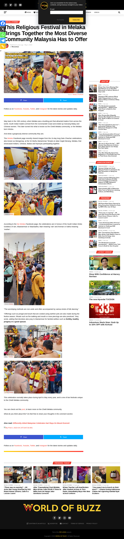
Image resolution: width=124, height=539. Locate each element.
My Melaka (21, 224)
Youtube (26, 109)
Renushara (15, 46)
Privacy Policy (91, 523)
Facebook (18, 109)
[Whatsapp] (3, 34)
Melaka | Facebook (78, 94)
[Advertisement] (104, 65)
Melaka (10, 138)
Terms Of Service (77, 523)
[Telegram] (3, 40)
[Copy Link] (3, 46)
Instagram (43, 109)
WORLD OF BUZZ (61, 536)
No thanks (60, 20)
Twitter (32, 109)
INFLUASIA (62, 532)
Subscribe (76, 20)
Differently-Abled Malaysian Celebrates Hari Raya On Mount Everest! (41, 423)
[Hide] (1, 51)
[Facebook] (3, 23)
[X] (3, 29)
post (23, 409)
